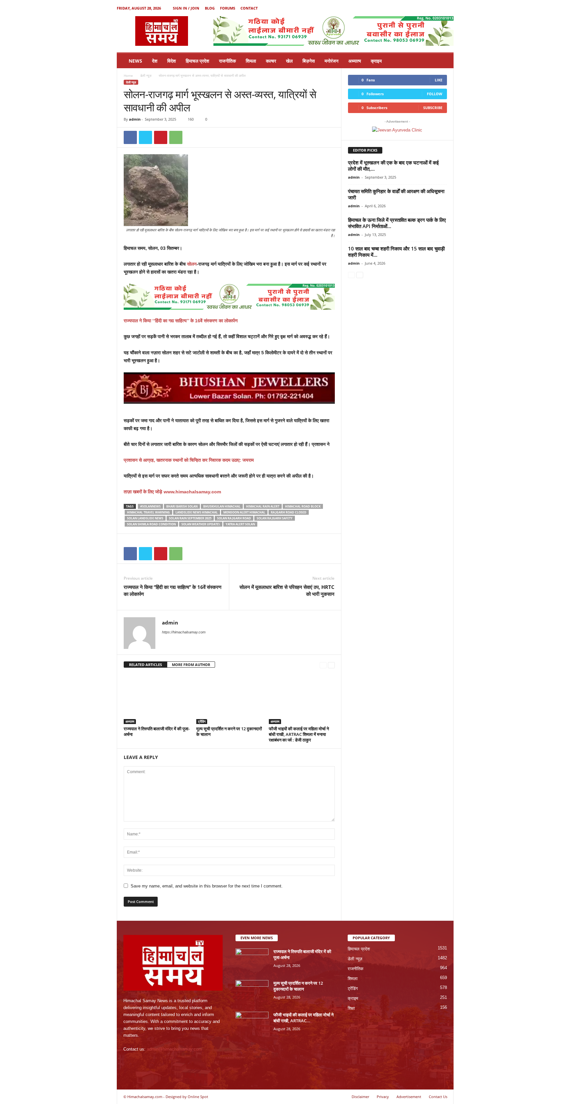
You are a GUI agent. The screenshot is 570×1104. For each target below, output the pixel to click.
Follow (434, 93)
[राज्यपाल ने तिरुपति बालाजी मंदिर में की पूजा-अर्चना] (157, 699)
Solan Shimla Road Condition (151, 524)
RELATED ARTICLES (145, 664)
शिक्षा (351, 1008)
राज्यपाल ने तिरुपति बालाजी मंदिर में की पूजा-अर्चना (157, 731)
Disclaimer (360, 1096)
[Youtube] (449, 8)
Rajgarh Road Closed (288, 512)
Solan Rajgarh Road (234, 518)
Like (438, 79)
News (135, 61)
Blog (210, 8)
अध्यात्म (354, 61)
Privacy (383, 1096)
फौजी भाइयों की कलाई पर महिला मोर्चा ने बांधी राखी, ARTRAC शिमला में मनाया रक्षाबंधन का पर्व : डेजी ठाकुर (299, 734)
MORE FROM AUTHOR (191, 664)
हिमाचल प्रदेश (197, 61)
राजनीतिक (227, 61)
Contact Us (438, 1096)
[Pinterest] (160, 137)
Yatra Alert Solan (240, 524)
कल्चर (271, 61)
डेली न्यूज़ (145, 75)
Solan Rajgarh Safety (275, 518)
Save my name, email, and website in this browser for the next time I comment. (207, 886)
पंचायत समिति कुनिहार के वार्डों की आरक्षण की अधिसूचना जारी (396, 194)
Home (128, 75)
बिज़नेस (308, 61)
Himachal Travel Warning (148, 512)
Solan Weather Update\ (200, 524)
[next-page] (331, 664)
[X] (438, 8)
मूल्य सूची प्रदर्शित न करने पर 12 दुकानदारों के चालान (229, 731)
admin (135, 119)
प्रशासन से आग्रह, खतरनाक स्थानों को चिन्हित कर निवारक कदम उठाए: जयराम (189, 460)
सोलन (192, 264)
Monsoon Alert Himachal (244, 512)
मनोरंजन (331, 61)
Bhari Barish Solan (182, 506)
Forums (227, 8)
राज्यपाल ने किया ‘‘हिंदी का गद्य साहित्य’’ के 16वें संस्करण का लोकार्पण (181, 320)
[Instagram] (428, 8)
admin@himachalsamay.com (174, 1049)
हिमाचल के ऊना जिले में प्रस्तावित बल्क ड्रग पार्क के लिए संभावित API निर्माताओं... (397, 223)
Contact (249, 8)
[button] (443, 61)
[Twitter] (145, 137)
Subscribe (432, 107)
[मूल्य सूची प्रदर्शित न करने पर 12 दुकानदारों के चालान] (229, 699)
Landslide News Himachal (196, 512)
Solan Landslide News (145, 518)
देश (154, 61)
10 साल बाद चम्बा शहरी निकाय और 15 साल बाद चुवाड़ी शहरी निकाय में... (396, 251)
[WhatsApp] (175, 137)
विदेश (171, 61)
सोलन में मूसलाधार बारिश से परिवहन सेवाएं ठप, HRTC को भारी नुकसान (286, 590)
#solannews (150, 506)
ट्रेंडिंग (202, 721)
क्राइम (376, 61)
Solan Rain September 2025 (190, 518)
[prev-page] (323, 664)
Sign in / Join (186, 8)
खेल (289, 61)
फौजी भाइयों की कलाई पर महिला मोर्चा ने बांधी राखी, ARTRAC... (303, 1018)
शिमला (251, 61)
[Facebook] (418, 8)
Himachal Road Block (303, 506)
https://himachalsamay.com (184, 632)
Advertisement (408, 1096)
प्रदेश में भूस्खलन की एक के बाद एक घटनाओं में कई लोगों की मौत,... (393, 165)
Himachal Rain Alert (262, 506)
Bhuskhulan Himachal (221, 506)
